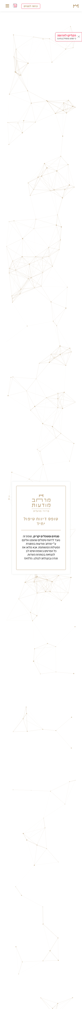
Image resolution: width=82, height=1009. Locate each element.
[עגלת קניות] (15, 5)
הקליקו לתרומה (66, 35)
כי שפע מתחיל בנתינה (66, 38)
